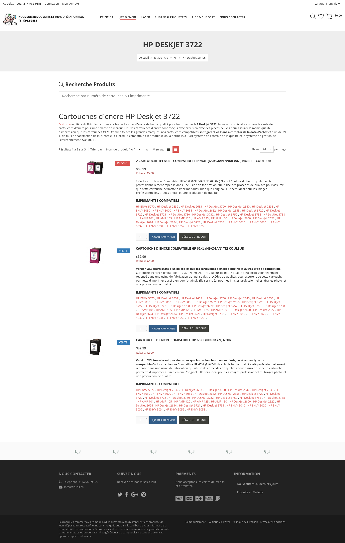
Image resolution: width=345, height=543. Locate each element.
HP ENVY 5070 (145, 206)
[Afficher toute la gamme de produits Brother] (77, 448)
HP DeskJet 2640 (239, 206)
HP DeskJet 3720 (252, 210)
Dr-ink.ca (65, 124)
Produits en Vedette (250, 492)
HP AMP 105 (164, 218)
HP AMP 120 (182, 218)
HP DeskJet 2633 (191, 206)
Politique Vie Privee (219, 522)
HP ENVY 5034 (154, 226)
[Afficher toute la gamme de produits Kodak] (267, 448)
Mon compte (70, 3)
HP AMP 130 (219, 218)
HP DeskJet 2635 (262, 206)
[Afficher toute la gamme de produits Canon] (115, 448)
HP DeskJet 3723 (155, 214)
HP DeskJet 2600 (240, 218)
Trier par (96, 149)
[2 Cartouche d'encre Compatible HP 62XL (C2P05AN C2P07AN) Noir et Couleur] (11, 529)
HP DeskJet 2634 (166, 222)
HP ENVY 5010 (236, 222)
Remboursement (195, 522)
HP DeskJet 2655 (229, 210)
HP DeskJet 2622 (264, 218)
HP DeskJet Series (194, 57)
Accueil (144, 57)
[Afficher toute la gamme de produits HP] (229, 448)
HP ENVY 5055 (182, 210)
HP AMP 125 (201, 218)
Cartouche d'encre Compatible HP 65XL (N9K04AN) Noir (183, 340)
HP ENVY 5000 (162, 210)
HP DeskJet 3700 (215, 206)
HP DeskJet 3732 (203, 214)
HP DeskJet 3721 (189, 222)
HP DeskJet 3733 (213, 222)
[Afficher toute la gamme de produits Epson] (191, 448)
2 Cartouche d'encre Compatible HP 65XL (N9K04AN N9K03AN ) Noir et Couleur (203, 161)
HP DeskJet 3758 (274, 214)
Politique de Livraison (245, 522)
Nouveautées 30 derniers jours (257, 484)
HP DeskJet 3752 (226, 214)
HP (175, 57)
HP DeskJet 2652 (205, 210)
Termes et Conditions (272, 522)
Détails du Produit (194, 236)
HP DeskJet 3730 (179, 214)
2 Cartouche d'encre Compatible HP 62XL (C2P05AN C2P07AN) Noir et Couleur (42, 531)
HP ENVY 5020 (257, 222)
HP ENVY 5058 (196, 226)
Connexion (52, 3)
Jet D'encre (161, 57)
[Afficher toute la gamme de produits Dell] (153, 448)
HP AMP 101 (146, 218)
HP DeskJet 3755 (250, 214)
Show (255, 149)
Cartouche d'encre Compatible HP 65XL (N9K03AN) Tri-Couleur (190, 248)
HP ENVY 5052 (175, 226)
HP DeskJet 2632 (167, 206)
